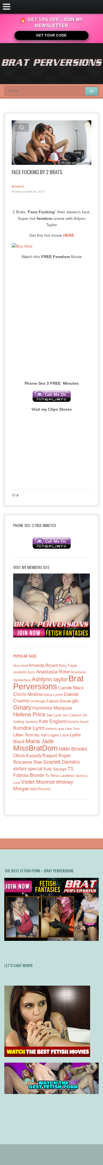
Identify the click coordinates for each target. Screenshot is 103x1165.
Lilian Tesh (72, 728)
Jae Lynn (54, 715)
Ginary (22, 707)
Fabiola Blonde (59, 701)
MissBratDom (35, 748)
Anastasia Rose (53, 671)
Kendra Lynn (29, 728)
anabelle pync (24, 672)
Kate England (53, 721)
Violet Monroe (38, 782)
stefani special (27, 768)
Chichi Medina (28, 694)
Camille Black (71, 687)
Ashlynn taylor (50, 679)
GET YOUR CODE (51, 35)
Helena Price (29, 714)
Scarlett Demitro (61, 762)
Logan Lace (58, 735)
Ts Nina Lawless (59, 775)
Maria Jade (39, 741)
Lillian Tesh (23, 734)
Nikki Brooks (73, 749)
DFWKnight (38, 701)
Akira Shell (20, 665)
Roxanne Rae (27, 762)
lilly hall (40, 735)
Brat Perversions (48, 682)
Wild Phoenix (40, 789)
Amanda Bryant (43, 665)
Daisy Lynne (53, 694)
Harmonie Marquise (52, 708)
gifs (75, 700)
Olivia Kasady (27, 755)
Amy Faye (68, 665)
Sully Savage (55, 769)
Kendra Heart (78, 722)
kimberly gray (54, 728)
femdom (18, 187)
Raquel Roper (56, 755)
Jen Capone (72, 715)
